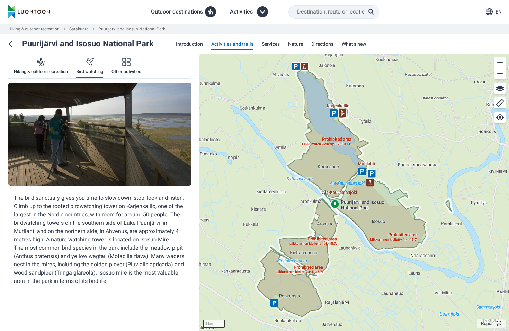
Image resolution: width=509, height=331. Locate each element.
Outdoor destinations (177, 12)
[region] (354, 192)
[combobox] (333, 12)
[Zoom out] (500, 73)
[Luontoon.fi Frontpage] (29, 11)
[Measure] (500, 102)
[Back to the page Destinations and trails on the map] (10, 44)
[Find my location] (500, 117)
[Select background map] (500, 88)
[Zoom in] (500, 62)
